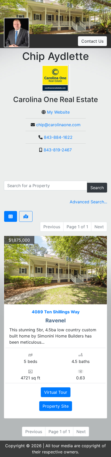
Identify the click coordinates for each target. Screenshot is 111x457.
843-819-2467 (58, 149)
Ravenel (55, 320)
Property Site (56, 406)
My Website (58, 112)
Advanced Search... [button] (88, 201)
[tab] (10, 216)
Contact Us (92, 41)
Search (97, 187)
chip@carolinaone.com (58, 124)
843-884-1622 (58, 137)
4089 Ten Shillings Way (56, 311)
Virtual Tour (55, 392)
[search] (45, 185)
